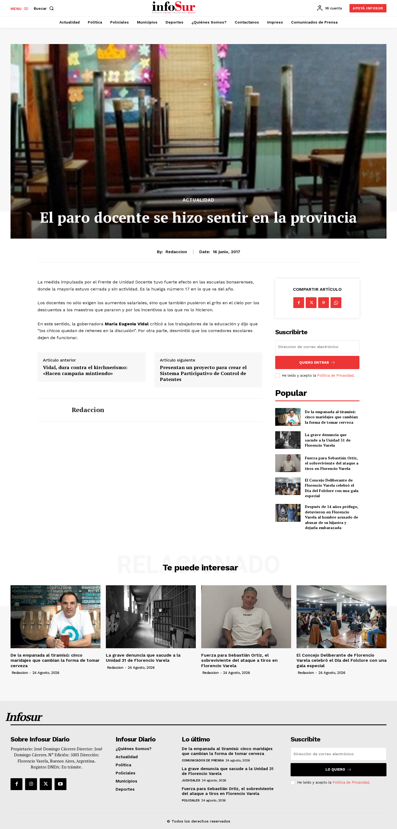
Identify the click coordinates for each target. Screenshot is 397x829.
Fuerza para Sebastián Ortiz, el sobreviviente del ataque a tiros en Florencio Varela (331, 463)
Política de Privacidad (335, 375)
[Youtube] (60, 784)
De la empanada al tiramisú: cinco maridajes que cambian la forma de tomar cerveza (331, 417)
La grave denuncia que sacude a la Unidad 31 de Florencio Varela (328, 440)
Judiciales (191, 780)
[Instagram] (31, 784)
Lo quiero (335, 769)
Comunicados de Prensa (203, 760)
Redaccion (176, 251)
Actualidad (198, 200)
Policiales (191, 800)
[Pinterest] (323, 302)
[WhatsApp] (336, 302)
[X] (311, 302)
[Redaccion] (50, 410)
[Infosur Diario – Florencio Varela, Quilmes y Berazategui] (174, 7)
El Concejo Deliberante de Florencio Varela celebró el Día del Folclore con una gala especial (331, 488)
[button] (45, 8)
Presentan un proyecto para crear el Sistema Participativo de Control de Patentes (203, 373)
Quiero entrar (314, 362)
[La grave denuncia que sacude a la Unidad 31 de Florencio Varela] (287, 440)
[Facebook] (298, 302)
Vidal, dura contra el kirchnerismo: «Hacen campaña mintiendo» (85, 370)
